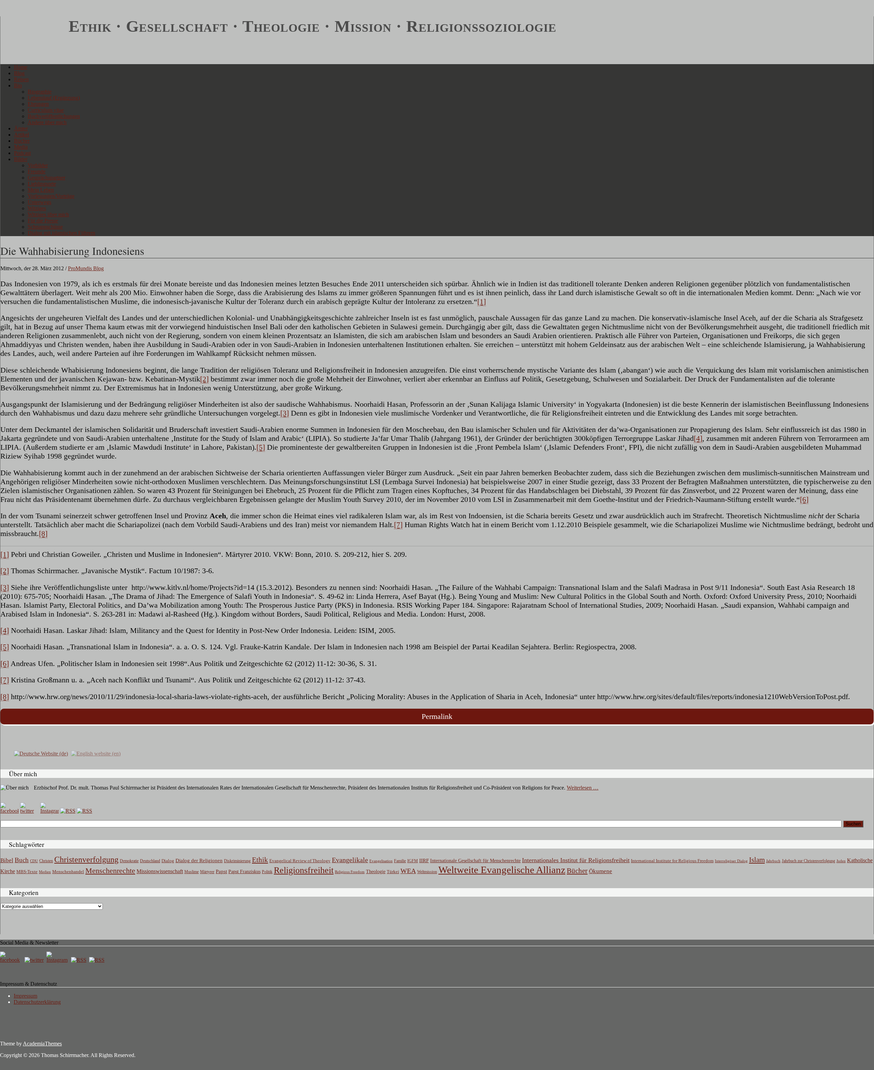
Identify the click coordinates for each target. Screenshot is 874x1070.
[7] (398, 524)
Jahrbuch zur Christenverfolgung (808, 861)
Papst (221, 871)
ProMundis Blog (86, 268)
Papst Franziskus (244, 871)
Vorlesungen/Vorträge (51, 196)
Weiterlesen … (582, 788)
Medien (45, 872)
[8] (43, 533)
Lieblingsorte (42, 184)
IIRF (424, 860)
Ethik (260, 860)
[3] (284, 413)
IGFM (412, 860)
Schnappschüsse (45, 227)
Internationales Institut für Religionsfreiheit (576, 860)
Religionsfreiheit (304, 870)
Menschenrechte (110, 870)
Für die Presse (43, 220)
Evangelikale (350, 860)
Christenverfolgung (86, 859)
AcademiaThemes (42, 1043)
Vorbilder (38, 165)
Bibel (6, 860)
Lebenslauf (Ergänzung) (54, 98)
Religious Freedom (350, 872)
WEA (408, 870)
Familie (400, 861)
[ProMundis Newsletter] (67, 811)
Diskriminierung (237, 860)
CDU (34, 861)
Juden (841, 861)
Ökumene (600, 871)
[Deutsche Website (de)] (41, 753)
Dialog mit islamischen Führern (61, 233)
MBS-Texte (27, 871)
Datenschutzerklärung (37, 1002)
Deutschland (150, 860)
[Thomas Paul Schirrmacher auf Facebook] (9, 811)
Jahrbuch (773, 861)
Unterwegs (39, 202)
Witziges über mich (48, 214)
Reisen (21, 79)
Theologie (375, 871)
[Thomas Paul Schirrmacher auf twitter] (29, 811)
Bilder (20, 159)
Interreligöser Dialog (731, 861)
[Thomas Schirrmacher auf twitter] (35, 960)
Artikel (21, 135)
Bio (18, 85)
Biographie (40, 92)
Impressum (25, 996)
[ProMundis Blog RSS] (84, 811)
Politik (267, 871)
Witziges (37, 208)
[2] (204, 379)
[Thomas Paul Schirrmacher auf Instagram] (49, 811)
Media (21, 147)
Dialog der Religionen (199, 860)
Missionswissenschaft (160, 871)
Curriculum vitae (46, 110)
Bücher (22, 141)
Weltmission (427, 872)
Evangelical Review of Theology (299, 860)
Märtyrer (207, 871)
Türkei (393, 871)
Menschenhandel (68, 871)
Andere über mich (47, 122)
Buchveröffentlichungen (54, 116)
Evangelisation (381, 861)
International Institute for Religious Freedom (672, 860)
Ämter (21, 128)
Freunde (36, 171)
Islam (757, 860)
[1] (481, 301)
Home (20, 67)
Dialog (167, 860)
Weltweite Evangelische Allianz (501, 869)
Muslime (191, 871)
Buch (22, 860)
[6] (804, 499)
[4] (698, 438)
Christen (46, 860)
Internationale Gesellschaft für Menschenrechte (475, 860)
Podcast (22, 153)
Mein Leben (41, 190)
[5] (260, 447)
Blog (19, 73)
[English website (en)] (96, 753)
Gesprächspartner (46, 177)
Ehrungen (38, 104)
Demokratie (129, 861)
